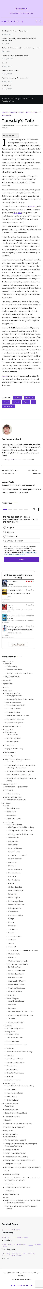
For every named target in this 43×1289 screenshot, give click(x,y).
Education (13, 112)
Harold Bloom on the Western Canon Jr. (20, 1052)
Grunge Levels (9, 745)
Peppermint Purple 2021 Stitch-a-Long (21, 1012)
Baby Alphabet (13, 841)
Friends (28, 112)
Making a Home (10, 752)
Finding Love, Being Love (13, 1164)
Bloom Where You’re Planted (17, 855)
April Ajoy (6, 635)
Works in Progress (13, 999)
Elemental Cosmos (14, 873)
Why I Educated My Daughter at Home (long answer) (21, 779)
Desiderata (10, 1048)
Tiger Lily (11, 943)
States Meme (34, 472)
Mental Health (21, 1244)
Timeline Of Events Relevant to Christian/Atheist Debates (22, 1207)
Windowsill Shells (14, 954)
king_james (18, 213)
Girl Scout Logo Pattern (15, 974)
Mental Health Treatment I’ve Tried (18, 716)
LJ (39, 112)
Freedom (11, 883)
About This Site (8, 661)
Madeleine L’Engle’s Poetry (15, 1062)
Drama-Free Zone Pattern (16, 970)
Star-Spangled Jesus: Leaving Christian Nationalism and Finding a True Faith (19, 629)
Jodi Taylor (10, 618)
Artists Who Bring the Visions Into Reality (20, 1086)
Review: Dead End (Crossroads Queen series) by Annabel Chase (19, 39)
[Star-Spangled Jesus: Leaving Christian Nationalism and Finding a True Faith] (4, 631)
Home (35, 112)
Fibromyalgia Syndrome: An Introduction (20, 699)
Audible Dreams (12, 1089)
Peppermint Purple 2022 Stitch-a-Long (21, 1015)
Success (11, 933)
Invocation (10, 1055)
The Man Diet (9, 1184)
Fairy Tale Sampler (14, 880)
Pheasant (11, 922)
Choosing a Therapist (14, 709)
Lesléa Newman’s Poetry (15, 1059)
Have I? (4, 63)
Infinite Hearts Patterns (15, 977)
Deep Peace (12, 1005)
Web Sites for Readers (14, 1080)
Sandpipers (12, 926)
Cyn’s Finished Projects (14, 825)
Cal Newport (7, 599)
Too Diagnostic (8, 1249)
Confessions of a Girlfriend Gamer (16, 1113)
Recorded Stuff (11, 815)
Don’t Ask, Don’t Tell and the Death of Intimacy (20, 1160)
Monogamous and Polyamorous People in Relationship (23, 1167)
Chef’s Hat (11, 866)
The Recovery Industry (12, 794)
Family (21, 112)
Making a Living (12, 666)
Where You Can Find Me (14, 670)
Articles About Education (15, 762)
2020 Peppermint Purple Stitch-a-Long (21, 827)
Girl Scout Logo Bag (15, 887)
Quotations (8, 1026)
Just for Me (6, 803)
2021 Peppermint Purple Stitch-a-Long (21, 831)
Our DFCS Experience (14, 738)
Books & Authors (13, 1041)
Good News (22, 1254)
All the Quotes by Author (15, 1028)
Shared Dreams (10, 1083)
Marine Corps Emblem (15, 915)
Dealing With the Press (12, 1116)
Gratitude (31, 1254)
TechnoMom (21, 8)
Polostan (10, 605)
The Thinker (12, 940)
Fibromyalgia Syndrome (13, 693)
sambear (5, 376)
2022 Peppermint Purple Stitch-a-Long (21, 834)
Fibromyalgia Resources (14, 696)
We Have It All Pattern (15, 992)
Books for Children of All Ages (17, 1045)
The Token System (12, 742)
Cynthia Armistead (8, 125)
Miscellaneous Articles (10, 1103)
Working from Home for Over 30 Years (19, 673)
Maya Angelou (11, 1066)
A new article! (6, 85)
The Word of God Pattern (16, 988)
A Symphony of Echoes (16, 616)
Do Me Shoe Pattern (14, 967)
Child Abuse (9, 790)
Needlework (6, 115)
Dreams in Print (11, 1096)
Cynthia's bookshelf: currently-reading (18, 576)
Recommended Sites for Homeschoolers (20, 771)
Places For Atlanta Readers (15, 1073)
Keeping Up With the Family (14, 749)
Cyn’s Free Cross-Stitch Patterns (17, 964)
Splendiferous (12, 929)
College (5, 112)
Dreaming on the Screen (15, 1093)
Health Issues (7, 691)
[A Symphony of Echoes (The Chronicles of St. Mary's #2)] (4, 620)
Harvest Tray (12, 894)
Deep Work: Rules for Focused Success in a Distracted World (19, 593)
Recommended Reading (12, 1174)
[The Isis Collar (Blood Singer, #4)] (4, 586)
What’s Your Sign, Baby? (16, 1022)
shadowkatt (32, 207)
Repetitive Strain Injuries (13, 726)
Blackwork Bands (14, 852)
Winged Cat (12, 957)
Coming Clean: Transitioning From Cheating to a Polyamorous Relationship (21, 1145)
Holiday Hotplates (14, 897)
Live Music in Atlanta (13, 808)
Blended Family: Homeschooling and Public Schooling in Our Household (21, 766)
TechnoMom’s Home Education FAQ (18, 775)
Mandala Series (13, 912)
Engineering (12, 876)
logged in (15, 485)
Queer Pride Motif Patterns (16, 981)
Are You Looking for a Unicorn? (15, 1140)
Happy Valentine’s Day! (10, 70)
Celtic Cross (12, 862)
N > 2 (7, 1171)
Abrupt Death (9, 1106)
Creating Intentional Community (15, 1153)
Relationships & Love (10, 1134)
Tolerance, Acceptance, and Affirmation (18, 1187)
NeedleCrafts (9, 822)
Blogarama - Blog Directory (21, 1279)
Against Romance (10, 1137)
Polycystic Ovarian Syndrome (14, 723)
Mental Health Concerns (13, 703)
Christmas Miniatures (15, 869)
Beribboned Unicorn (15, 848)
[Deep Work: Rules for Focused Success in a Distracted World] (4, 594)
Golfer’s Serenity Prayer (16, 890)
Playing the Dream (13, 1100)
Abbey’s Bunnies (13, 838)
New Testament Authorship (15, 1203)
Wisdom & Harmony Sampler (18, 961)
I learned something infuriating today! (15, 55)
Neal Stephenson (12, 607)
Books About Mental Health (16, 705)
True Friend (12, 947)
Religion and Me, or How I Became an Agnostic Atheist (23, 1200)
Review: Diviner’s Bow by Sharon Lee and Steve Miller (21, 48)
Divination (8, 1120)
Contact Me (7, 680)
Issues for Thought (9, 784)
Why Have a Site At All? (12, 677)
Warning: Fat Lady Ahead (13, 797)
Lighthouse (12, 1008)
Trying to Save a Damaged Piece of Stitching (23, 950)
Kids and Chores (12, 735)
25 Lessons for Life (13, 1034)
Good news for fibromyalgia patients (15, 31)
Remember (10, 1076)
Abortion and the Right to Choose (16, 787)
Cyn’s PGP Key (8, 684)
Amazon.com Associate (14, 1038)
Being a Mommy (10, 732)
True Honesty (9, 1191)
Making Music (11, 812)
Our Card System (10, 756)
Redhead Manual (10, 472)
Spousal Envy (7, 1232)
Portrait (5, 1258)
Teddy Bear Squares (14, 936)
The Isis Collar (12, 582)
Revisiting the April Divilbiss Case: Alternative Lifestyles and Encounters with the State (23, 1179)
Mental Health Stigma (13, 712)
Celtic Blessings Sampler (16, 1001)
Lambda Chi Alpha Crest (16, 904)
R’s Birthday (7, 1240)
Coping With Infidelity (12, 1150)
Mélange (11, 919)
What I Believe (8, 1198)
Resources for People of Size (16, 800)
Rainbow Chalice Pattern (16, 984)
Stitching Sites (11, 995)
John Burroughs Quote (15, 901)
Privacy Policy (8, 1131)
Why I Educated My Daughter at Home (17, 759)
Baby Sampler (12, 845)
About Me (8, 664)
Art (3, 1254)
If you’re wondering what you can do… (15, 78)
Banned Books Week (12, 1109)
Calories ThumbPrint (15, 859)
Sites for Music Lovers (14, 819)
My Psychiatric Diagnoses (15, 719)
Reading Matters (10, 1032)
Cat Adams (10, 584)
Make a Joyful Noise (14, 908)
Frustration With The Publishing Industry (18, 1124)
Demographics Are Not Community (16, 1157)
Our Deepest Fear (12, 1069)
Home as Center (8, 730)
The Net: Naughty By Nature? (14, 1127)
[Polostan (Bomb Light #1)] (4, 609)
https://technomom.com (14, 460)
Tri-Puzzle (11, 1019)
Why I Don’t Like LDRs (12, 1194)
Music (7, 806)
